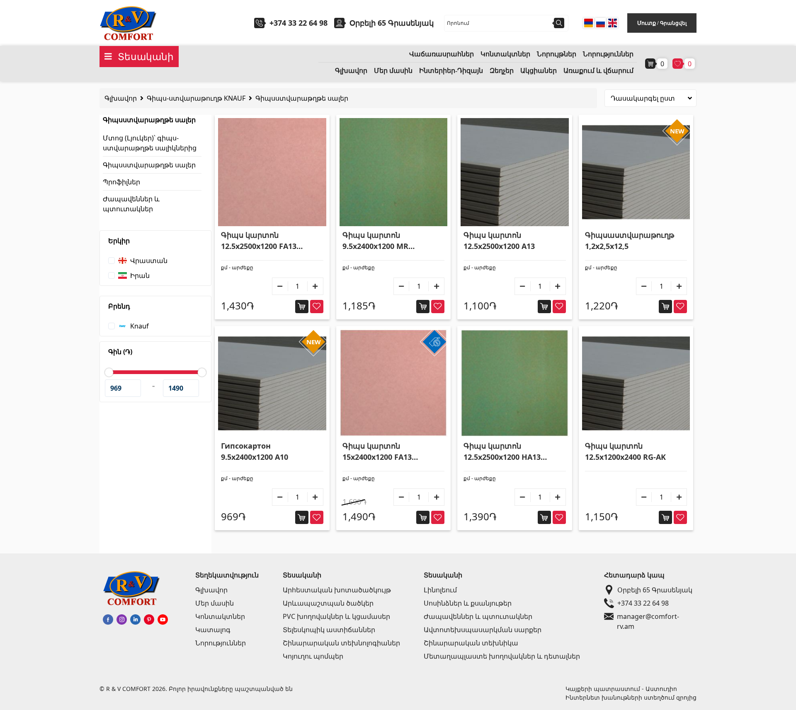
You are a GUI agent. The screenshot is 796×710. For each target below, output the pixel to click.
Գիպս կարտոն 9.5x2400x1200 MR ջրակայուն (375, 241)
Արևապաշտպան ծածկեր (328, 603)
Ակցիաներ (538, 70)
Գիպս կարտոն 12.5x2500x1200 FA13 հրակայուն (258, 241)
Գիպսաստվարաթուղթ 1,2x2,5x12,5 (629, 240)
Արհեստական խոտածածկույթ (337, 589)
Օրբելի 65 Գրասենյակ (654, 589)
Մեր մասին (393, 70)
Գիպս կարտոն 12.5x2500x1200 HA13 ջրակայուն (502, 452)
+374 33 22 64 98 (298, 23)
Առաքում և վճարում (598, 70)
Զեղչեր (502, 70)
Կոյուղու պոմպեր (313, 656)
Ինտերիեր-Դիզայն (451, 70)
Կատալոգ (213, 629)
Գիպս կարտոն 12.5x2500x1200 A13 (499, 240)
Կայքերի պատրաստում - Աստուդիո (621, 689)
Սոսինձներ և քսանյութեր (468, 603)
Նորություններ (608, 54)
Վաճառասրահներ (441, 54)
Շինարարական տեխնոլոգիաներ (341, 642)
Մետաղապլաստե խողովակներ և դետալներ (502, 656)
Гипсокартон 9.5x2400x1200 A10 (254, 451)
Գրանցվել (673, 23)
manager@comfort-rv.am (648, 616)
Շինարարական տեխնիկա (471, 642)
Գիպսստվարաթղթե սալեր (301, 98)
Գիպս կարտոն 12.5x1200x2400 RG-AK (625, 451)
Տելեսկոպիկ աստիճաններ (329, 629)
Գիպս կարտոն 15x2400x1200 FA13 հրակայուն (377, 452)
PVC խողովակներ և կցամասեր (336, 616)
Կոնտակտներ (505, 54)
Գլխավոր (351, 70)
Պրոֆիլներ (121, 181)
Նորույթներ (556, 54)
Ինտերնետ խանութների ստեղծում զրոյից (630, 697)
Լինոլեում (440, 589)
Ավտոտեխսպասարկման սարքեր (482, 629)
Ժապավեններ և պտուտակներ (478, 616)
